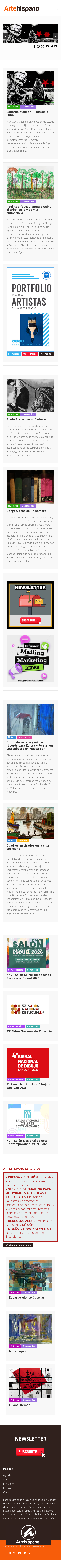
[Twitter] (42, 46)
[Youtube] (47, 46)
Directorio (8, 1483)
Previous (5, 36)
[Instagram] (38, 46)
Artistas (7, 1479)
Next (55, 36)
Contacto (8, 1492)
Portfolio (7, 1487)
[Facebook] (34, 46)
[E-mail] (55, 46)
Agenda (7, 1475)
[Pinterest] (52, 46)
